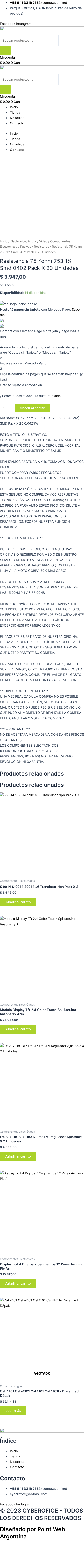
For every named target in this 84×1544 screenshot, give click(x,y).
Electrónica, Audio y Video (28, 241)
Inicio (14, 107)
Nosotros (17, 118)
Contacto (17, 123)
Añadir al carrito (32, 408)
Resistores (41, 246)
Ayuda (56, 396)
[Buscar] (5, 50)
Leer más (13, 1411)
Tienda (15, 113)
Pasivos (25, 246)
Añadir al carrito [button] (18, 902)
